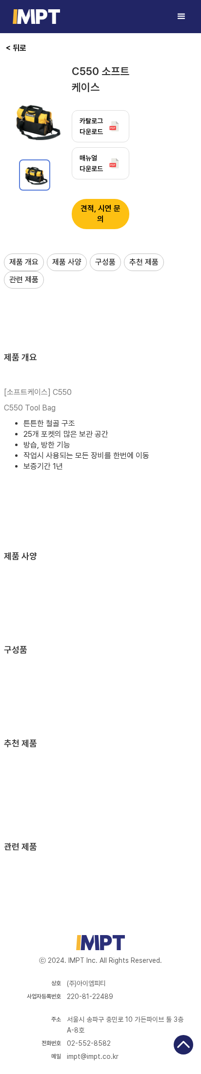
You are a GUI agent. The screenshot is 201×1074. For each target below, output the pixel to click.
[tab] (34, 175)
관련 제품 (24, 279)
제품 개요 (24, 262)
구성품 (105, 262)
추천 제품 (144, 262)
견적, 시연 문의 (100, 214)
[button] (181, 16)
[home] (34, 16)
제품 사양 (66, 262)
